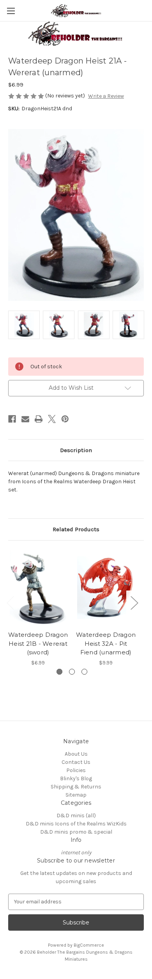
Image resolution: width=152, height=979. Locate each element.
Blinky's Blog (76, 778)
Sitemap (76, 795)
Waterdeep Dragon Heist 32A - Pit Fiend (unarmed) (106, 643)
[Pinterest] (65, 419)
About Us (76, 754)
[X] (52, 419)
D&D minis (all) (76, 815)
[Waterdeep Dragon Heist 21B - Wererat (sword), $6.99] (38, 588)
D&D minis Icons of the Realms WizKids (76, 823)
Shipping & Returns (76, 786)
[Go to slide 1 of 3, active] (59, 672)
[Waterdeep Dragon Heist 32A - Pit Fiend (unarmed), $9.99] (105, 588)
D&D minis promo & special (76, 832)
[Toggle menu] (10, 10)
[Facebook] (12, 419)
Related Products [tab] (76, 529)
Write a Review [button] (106, 96)
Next (134, 602)
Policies (76, 770)
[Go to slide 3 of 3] (84, 672)
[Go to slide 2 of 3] (72, 672)
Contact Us (76, 762)
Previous (10, 602)
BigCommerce (89, 945)
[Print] (38, 419)
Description (76, 450)
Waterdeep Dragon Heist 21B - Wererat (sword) (38, 643)
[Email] (25, 419)
